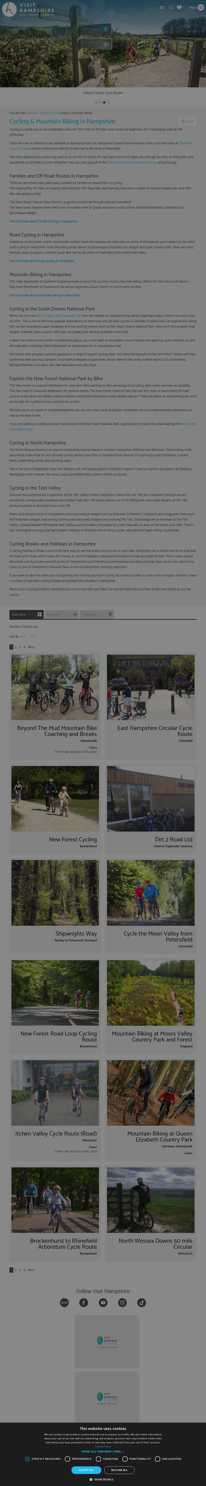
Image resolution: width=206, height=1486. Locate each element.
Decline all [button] (119, 1470)
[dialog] (103, 1454)
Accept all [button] (86, 1470)
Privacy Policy (103, 1446)
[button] (103, 1451)
